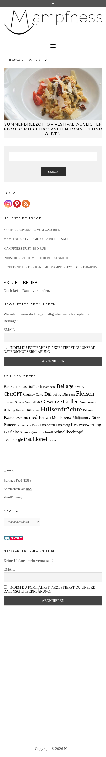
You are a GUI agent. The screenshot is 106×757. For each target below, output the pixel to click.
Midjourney (82, 417)
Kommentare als (18, 489)
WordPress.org (13, 497)
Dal (48, 394)
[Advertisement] (53, 685)
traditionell (36, 439)
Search (53, 171)
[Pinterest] (17, 204)
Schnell (47, 432)
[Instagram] (8, 204)
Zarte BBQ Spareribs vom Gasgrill (32, 230)
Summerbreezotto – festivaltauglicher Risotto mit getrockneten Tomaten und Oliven (53, 129)
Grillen (71, 401)
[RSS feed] (26, 204)
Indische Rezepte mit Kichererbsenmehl (36, 258)
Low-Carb (21, 418)
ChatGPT (13, 394)
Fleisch (85, 393)
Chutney (29, 394)
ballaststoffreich (30, 386)
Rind (6, 432)
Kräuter (88, 410)
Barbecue (49, 387)
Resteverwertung (86, 424)
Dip (65, 394)
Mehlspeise (62, 417)
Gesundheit (32, 402)
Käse (9, 417)
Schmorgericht (30, 432)
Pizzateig (63, 425)
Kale (67, 749)
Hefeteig (9, 410)
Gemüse (19, 402)
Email (9, 330)
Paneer (10, 424)
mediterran (40, 417)
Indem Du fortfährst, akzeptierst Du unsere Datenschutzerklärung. (49, 350)
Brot (77, 387)
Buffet (84, 387)
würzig (53, 440)
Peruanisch (24, 425)
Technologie (13, 439)
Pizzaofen (47, 425)
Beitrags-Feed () (17, 480)
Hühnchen (33, 410)
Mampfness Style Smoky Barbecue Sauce (37, 239)
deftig (57, 394)
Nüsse (96, 418)
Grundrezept (88, 402)
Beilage (65, 386)
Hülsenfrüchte (61, 409)
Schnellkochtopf (68, 432)
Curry (39, 394)
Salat (14, 431)
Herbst (20, 410)
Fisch (72, 394)
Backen (10, 386)
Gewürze (51, 401)
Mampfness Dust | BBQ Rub (25, 248)
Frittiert (9, 402)
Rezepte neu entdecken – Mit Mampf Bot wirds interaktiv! (51, 267)
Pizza (35, 425)
